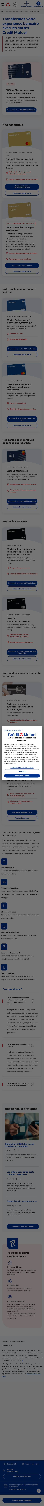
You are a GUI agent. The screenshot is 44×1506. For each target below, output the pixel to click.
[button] (22, 776)
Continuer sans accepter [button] (13, 730)
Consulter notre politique (22, 767)
